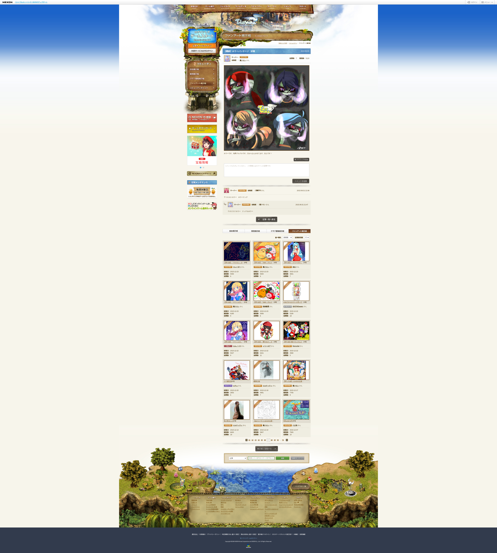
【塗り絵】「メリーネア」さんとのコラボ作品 (293, 262)
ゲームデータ (240, 8)
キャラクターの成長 (227, 511)
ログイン (472, 2)
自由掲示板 (202, 69)
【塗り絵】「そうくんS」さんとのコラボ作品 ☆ (234, 302)
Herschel (296, 346)
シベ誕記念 (228, 381)
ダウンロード (269, 500)
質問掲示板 (202, 74)
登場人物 (209, 502)
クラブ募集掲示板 (202, 78)
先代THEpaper (298, 306)
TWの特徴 (209, 500)
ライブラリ (272, 8)
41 (249, 440)
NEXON (7, 2)
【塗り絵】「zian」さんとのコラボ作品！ (264, 302)
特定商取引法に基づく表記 (230, 534)
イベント (194, 504)
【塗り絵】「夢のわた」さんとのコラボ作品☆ (264, 342)
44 (259, 440)
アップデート (196, 507)
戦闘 (222, 507)
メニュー (487, 2)
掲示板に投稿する (266, 448)
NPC (222, 504)
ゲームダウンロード (202, 129)
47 (268, 440)
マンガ (267, 520)
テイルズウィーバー (250, 20)
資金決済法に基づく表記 (248, 534)
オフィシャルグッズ (271, 513)
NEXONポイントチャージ (202, 173)
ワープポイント (225, 513)
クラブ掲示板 (254, 504)
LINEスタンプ (269, 522)
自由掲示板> (234, 231)
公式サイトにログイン (202, 46)
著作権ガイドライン (264, 534)
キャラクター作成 (211, 507)
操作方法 (223, 502)
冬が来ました (228, 421)
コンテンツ (238, 502)
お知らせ (193, 8)
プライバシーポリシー (213, 534)
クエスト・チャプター (227, 509)
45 (262, 440)
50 (278, 440)
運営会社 (195, 534)
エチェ (235, 386)
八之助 (295, 425)
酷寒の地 (257, 381)
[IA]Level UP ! (288, 421)
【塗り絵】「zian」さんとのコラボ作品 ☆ (264, 262)
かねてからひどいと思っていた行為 (293, 302)
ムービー (267, 502)
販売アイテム (283, 502)
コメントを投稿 (300, 181)
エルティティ (267, 386)
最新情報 (194, 500)
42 (252, 440)
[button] (200, 167)
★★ (288, 285)
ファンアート (254, 507)
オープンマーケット (285, 507)
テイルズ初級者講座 (212, 509)
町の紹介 (238, 500)
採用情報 (302, 534)
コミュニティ (293, 43)
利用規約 (202, 534)
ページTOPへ (300, 486)
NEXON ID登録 (202, 118)
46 (265, 440)
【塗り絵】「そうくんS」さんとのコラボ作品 (234, 342)
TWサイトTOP (283, 43)
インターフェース (226, 500)
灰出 (294, 267)
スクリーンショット (271, 504)
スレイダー (237, 267)
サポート (303, 8)
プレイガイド (225, 8)
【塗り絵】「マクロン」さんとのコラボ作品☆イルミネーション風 (234, 262)
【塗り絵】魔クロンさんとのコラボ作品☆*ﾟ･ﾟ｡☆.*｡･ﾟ (293, 342)
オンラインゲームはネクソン (248, 538)
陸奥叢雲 (266, 306)
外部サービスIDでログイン (202, 51)
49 (275, 440)
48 (272, 440)
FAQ (295, 502)
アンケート (297, 507)
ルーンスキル (239, 507)
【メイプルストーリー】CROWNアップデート (31, 2)
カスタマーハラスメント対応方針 (282, 534)
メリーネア (267, 346)
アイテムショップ (284, 500)
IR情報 (296, 534)
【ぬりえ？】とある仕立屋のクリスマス (264, 421)
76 (283, 440)
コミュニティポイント (202, 88)
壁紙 (266, 507)
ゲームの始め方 (211, 504)
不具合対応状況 (299, 504)
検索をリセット (297, 458)
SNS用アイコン (269, 515)
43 (256, 440)
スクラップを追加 (301, 159)
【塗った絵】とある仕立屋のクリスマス (293, 381)
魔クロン (243, 60)
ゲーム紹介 (209, 8)
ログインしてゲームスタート (202, 36)
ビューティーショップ (286, 504)
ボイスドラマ (269, 518)
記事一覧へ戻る (266, 219)
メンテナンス (196, 509)
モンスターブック (240, 504)
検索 (282, 458)
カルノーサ (237, 346)
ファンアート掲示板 (202, 83)
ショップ (287, 8)
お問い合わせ (298, 500)
